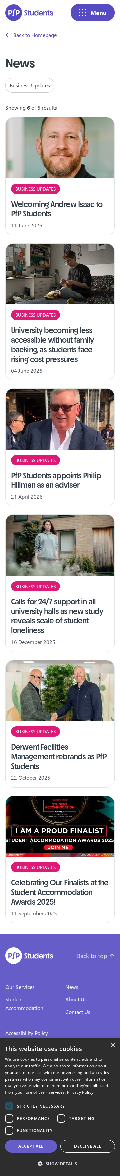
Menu (98, 12)
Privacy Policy (80, 1092)
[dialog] (60, 1107)
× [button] (112, 1045)
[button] (60, 1164)
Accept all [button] (30, 1146)
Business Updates (30, 85)
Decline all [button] (87, 1146)
